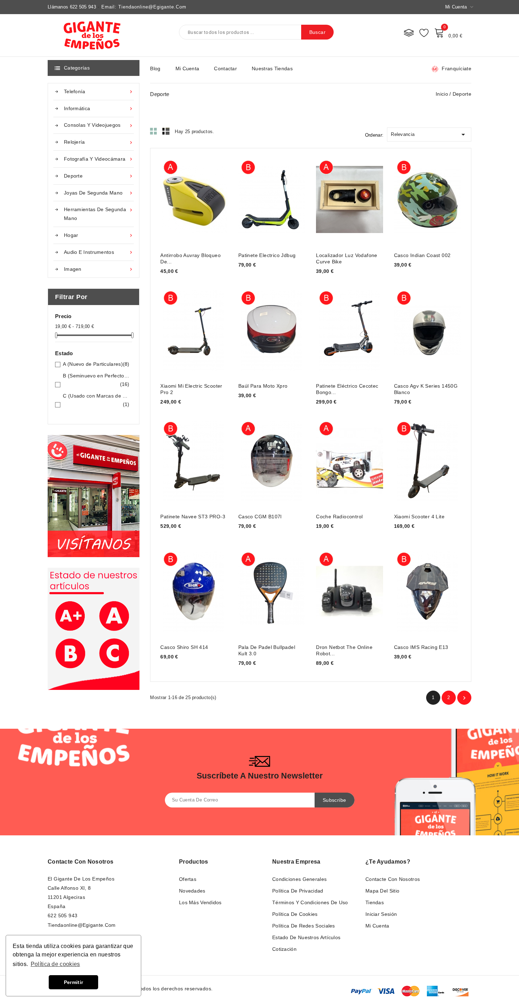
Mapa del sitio (382, 891)
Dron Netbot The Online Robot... (344, 650)
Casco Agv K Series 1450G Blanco (426, 389)
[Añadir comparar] (201, 198)
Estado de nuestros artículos (306, 937)
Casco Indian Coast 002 (422, 255)
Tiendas (374, 902)
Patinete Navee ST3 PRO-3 (192, 516)
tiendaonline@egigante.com (82, 925)
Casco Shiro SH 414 (184, 647)
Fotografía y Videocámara (99, 159)
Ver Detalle (173, 198)
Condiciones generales (299, 879)
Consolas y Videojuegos (99, 125)
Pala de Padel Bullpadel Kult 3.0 (266, 650)
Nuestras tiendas (272, 68)
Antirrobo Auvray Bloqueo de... (190, 258)
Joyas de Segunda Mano (99, 193)
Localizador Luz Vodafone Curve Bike (346, 258)
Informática (99, 109)
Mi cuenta (187, 68)
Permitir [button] (73, 982)
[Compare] (409, 32)
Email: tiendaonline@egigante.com (143, 7)
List (165, 131)
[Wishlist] (424, 32)
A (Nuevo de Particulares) (96, 364)
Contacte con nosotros (80, 862)
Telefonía (99, 92)
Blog (155, 68)
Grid (153, 131)
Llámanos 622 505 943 (72, 7)
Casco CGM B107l (260, 516)
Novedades (192, 891)
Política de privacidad (297, 891)
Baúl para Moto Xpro (263, 386)
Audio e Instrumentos (99, 252)
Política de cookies (295, 914)
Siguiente (464, 698)
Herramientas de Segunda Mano (99, 214)
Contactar (225, 68)
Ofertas (187, 879)
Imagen (99, 269)
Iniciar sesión (381, 914)
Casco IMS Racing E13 (421, 647)
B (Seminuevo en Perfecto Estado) (96, 380)
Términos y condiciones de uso (310, 902)
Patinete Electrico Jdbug (267, 255)
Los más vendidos (200, 902)
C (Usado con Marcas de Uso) (96, 400)
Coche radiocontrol (339, 516)
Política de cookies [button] (55, 964)
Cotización (284, 949)
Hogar (99, 235)
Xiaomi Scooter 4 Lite (419, 516)
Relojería (99, 142)
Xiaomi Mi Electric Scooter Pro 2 (191, 389)
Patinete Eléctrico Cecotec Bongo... (347, 389)
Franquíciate (456, 68)
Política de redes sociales (303, 926)
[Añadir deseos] (215, 198)
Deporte (99, 176)
